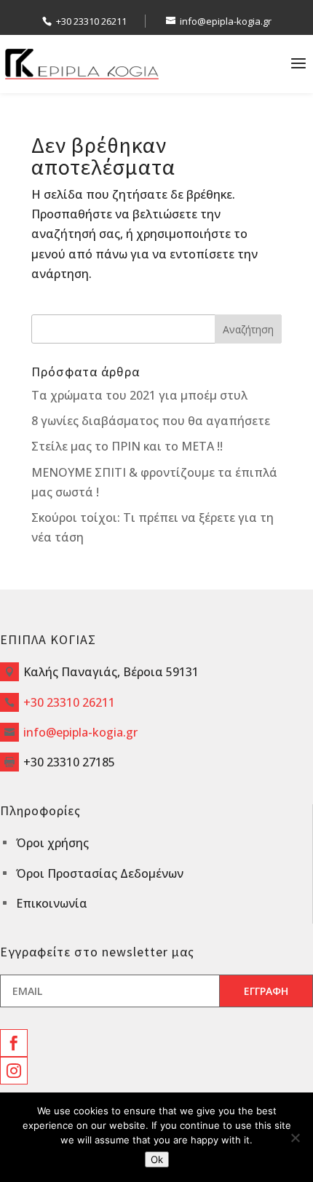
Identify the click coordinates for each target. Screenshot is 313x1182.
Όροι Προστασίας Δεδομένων (99, 873)
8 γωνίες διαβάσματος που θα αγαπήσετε (150, 421)
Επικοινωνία (51, 903)
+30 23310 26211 (91, 21)
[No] (295, 1137)
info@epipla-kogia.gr (80, 732)
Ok (157, 1159)
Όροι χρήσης (52, 843)
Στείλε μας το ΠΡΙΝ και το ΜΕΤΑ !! (127, 446)
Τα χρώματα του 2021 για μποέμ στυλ (139, 395)
